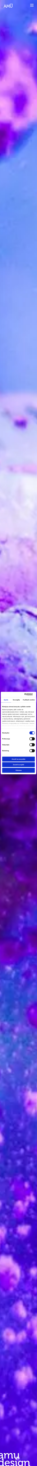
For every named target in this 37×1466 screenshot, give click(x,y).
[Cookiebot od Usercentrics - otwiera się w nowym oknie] (26, 694)
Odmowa (19, 770)
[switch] (32, 738)
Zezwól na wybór (18, 764)
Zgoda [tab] (6, 700)
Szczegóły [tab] (16, 700)
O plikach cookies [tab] (29, 700)
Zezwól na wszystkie (18, 759)
